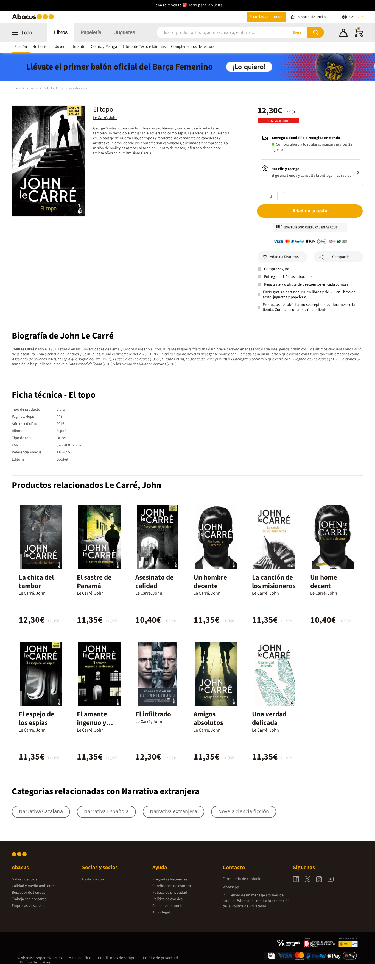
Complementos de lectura (193, 46)
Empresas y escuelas (28, 905)
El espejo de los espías (36, 718)
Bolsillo (48, 88)
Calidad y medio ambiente (33, 886)
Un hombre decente (210, 581)
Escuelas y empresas (266, 17)
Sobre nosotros (24, 879)
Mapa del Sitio (80, 958)
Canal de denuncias (168, 905)
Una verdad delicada (269, 718)
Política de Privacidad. (249, 906)
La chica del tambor (36, 581)
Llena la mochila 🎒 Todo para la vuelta (187, 5)
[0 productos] (358, 36)
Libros (61, 32)
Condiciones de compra (171, 886)
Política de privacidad (169, 892)
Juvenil (61, 46)
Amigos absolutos (208, 718)
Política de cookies (167, 899)
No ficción (41, 46)
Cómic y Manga (104, 46)
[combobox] (215, 32)
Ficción (21, 46)
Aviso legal (161, 912)
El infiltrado (153, 714)
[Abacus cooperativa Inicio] (34, 18)
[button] (343, 33)
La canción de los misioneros (274, 581)
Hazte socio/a (93, 879)
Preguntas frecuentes (169, 879)
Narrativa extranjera (73, 88)
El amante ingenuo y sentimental (95, 722)
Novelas (32, 88)
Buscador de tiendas (28, 892)
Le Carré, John (105, 118)
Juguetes (124, 32)
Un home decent (323, 581)
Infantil (79, 46)
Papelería (91, 32)
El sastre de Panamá (94, 581)
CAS (360, 17)
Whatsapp (231, 887)
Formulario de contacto (242, 879)
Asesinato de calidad (154, 581)
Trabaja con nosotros (29, 899)
